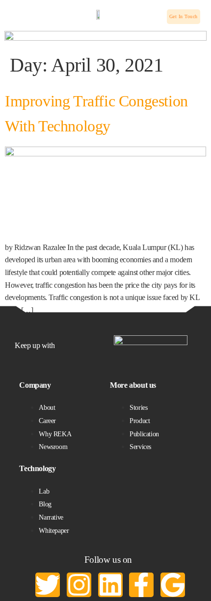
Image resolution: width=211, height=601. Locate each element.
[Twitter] (47, 585)
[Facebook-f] (141, 585)
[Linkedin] (110, 585)
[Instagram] (79, 585)
